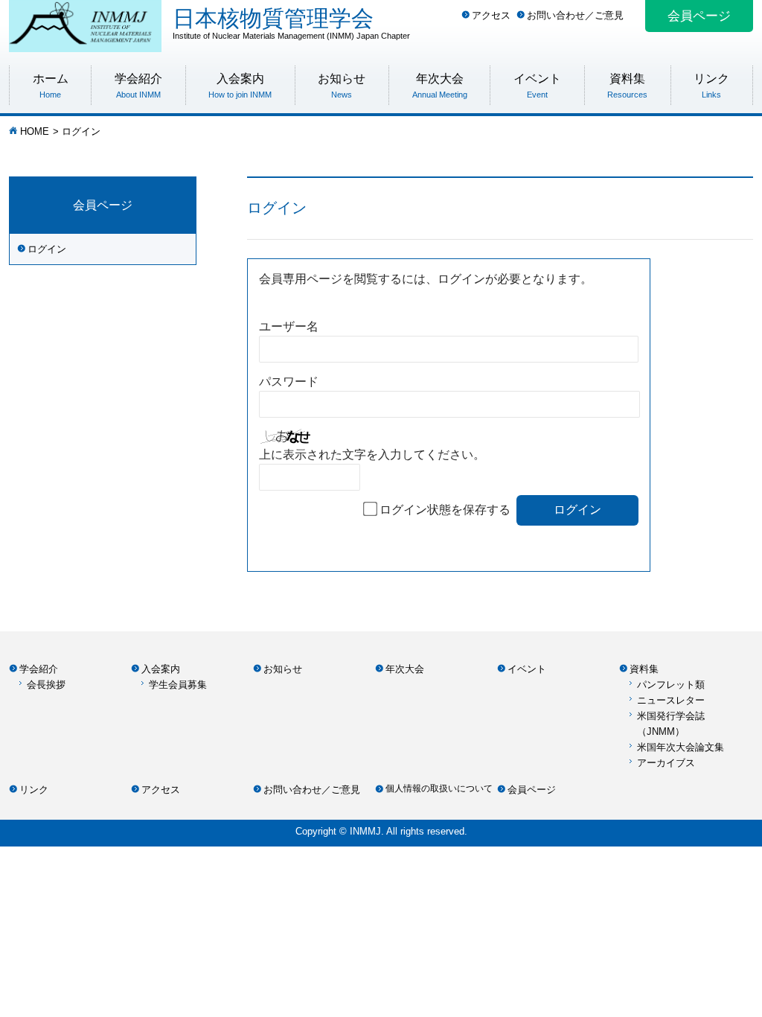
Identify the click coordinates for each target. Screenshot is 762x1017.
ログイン (47, 249)
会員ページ (699, 16)
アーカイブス (666, 762)
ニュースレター (671, 700)
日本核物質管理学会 (291, 23)
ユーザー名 (288, 326)
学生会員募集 (178, 684)
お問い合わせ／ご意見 (575, 15)
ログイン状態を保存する (445, 509)
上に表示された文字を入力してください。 (372, 454)
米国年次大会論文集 (680, 747)
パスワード (288, 381)
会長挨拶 (46, 684)
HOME (34, 131)
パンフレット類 (671, 684)
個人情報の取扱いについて (439, 788)
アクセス (491, 15)
